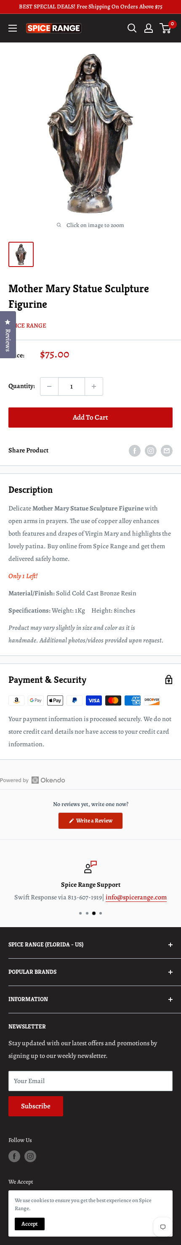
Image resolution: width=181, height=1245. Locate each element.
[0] (165, 28)
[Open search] (132, 28)
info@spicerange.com (136, 897)
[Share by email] (167, 450)
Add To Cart (90, 417)
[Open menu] (12, 28)
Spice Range (27, 325)
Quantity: (21, 386)
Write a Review (99, 822)
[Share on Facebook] (135, 450)
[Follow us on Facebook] (14, 1156)
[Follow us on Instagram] (30, 1156)
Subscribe (36, 1106)
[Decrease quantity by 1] (49, 386)
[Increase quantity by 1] (94, 386)
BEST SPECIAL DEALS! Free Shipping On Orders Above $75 (90, 7)
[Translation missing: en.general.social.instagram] (151, 450)
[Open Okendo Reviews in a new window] (32, 780)
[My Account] (148, 28)
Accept (29, 1224)
